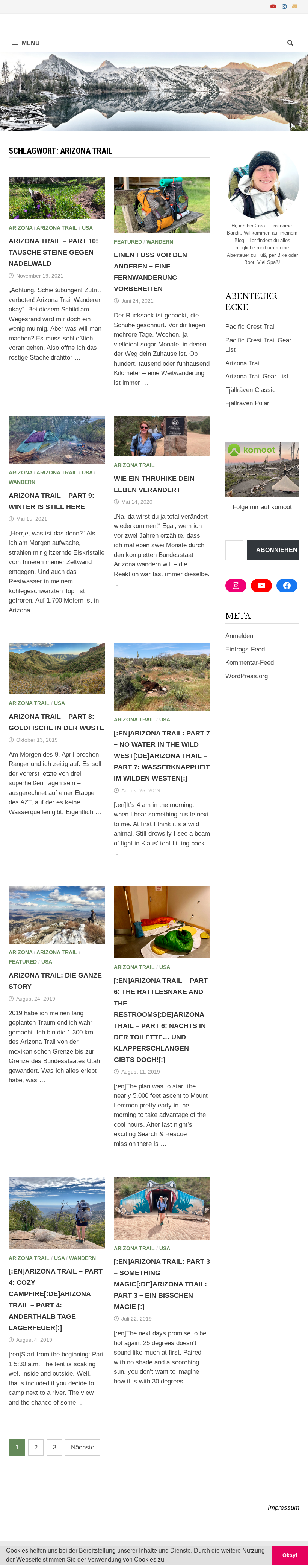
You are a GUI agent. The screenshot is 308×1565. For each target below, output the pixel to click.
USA (87, 228)
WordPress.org (246, 676)
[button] (168, 1560)
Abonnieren (276, 550)
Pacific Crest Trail (250, 326)
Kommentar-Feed (249, 662)
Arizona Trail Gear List (256, 376)
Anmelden (239, 635)
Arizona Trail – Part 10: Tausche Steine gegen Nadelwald (53, 252)
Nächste (82, 1447)
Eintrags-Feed (245, 649)
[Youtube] (274, 6)
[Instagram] (285, 6)
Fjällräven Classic (250, 390)
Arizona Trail (56, 228)
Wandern (159, 242)
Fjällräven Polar (247, 403)
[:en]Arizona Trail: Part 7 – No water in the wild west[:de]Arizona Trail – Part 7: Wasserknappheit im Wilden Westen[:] (162, 755)
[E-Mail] (294, 6)
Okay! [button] (289, 1555)
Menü (30, 43)
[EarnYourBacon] (154, 90)
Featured (128, 242)
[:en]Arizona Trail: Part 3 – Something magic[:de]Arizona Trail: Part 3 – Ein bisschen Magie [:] (162, 1284)
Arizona (20, 228)
